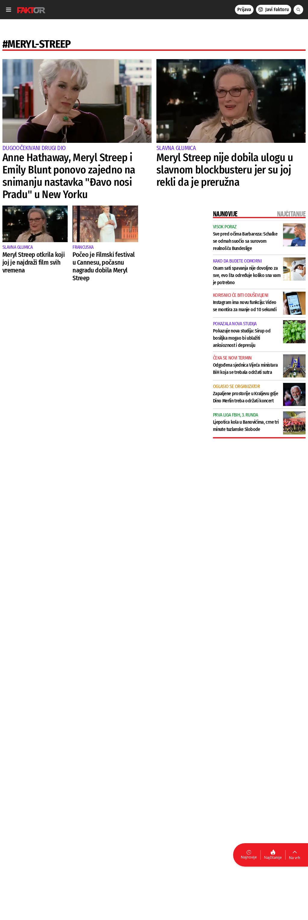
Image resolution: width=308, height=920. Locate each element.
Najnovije (249, 857)
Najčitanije (273, 857)
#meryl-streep (36, 44)
